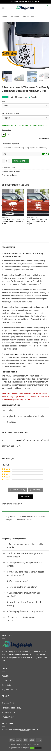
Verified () (36, 490)
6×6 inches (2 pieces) (23, 440)
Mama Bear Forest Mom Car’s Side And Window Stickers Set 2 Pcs (13, 222)
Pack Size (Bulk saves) (10, 113)
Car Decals (14, 17)
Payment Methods (9, 689)
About (13, 744)
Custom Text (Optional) (10, 144)
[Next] (45, 45)
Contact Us (6, 680)
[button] (3, 7)
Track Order (6, 685)
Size (3, 101)
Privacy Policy (8, 717)
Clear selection (44, 139)
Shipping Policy (8, 712)
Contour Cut (6, 130)
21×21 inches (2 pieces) (40, 440)
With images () (18, 490)
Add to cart (20, 161)
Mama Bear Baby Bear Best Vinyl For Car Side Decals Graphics (37, 222)
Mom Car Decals (28, 17)
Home (4, 17)
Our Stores (21, 744)
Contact (36, 744)
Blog (29, 744)
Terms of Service (9, 703)
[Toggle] (4, 410)
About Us (5, 676)
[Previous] (6, 45)
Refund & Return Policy (11, 708)
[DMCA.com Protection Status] (36, 748)
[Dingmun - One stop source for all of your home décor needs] (25, 8)
